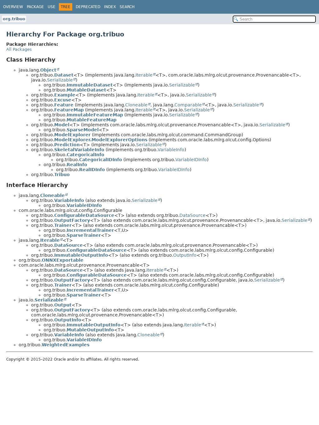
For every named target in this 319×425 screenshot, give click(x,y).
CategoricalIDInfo (100, 159)
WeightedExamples (65, 344)
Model (61, 124)
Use (51, 7)
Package (35, 7)
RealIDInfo (92, 169)
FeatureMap (69, 109)
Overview (13, 7)
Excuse (62, 99)
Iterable (144, 74)
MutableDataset (86, 89)
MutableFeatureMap (92, 119)
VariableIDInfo (191, 159)
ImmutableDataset (90, 84)
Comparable (188, 104)
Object (48, 70)
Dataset (64, 74)
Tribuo (62, 174)
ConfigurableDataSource (84, 215)
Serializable (60, 79)
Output (63, 304)
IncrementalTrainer (90, 230)
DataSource (192, 215)
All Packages (19, 49)
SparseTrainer (84, 235)
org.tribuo (14, 18)
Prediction (67, 144)
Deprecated (88, 7)
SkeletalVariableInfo (79, 149)
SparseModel (83, 129)
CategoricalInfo (85, 154)
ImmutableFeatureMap (95, 114)
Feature (64, 104)
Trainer (63, 225)
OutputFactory (72, 220)
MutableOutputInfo (90, 329)
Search (127, 7)
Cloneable (136, 104)
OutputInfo (185, 255)
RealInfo (77, 164)
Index (110, 7)
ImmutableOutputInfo (81, 255)
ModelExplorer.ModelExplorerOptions (100, 139)
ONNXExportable (62, 260)
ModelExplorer (72, 134)
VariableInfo (171, 149)
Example (64, 94)
